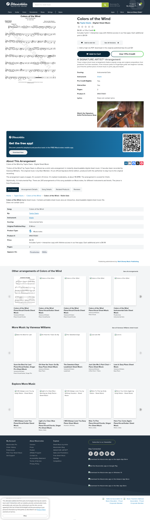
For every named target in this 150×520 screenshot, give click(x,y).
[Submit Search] (105, 5)
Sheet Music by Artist (60, 444)
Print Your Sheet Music (14, 453)
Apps (113, 12)
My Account (130, 6)
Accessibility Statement (38, 458)
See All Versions (110, 43)
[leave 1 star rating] (79, 27)
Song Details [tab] (47, 189)
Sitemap (56, 458)
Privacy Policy (34, 464)
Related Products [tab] (62, 189)
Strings (50, 12)
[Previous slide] (9, 296)
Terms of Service (36, 461)
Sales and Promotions (60, 453)
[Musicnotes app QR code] (132, 144)
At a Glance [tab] (12, 189)
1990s (44, 252)
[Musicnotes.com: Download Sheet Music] (16, 4)
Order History (11, 447)
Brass (43, 12)
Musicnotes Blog (59, 447)
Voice (24, 12)
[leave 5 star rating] (92, 27)
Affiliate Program (35, 453)
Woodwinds (33, 12)
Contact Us (33, 455)
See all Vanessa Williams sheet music (125, 328)
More (123, 13)
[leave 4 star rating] (89, 27)
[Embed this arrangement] (126, 163)
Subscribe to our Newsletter (101, 442)
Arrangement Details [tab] (29, 189)
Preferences (10, 450)
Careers (32, 444)
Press (32, 447)
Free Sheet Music (59, 455)
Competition (57, 461)
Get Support (10, 455)
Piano (10, 12)
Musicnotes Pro (114, 4)
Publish (32, 450)
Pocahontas (34, 252)
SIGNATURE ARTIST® (60, 450)
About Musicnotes (37, 441)
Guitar (17, 12)
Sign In (134, 4)
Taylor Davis (85, 23)
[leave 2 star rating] (82, 27)
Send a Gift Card (115, 6)
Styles (60, 12)
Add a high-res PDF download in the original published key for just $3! (106, 48)
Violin (99, 77)
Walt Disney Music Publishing (128, 261)
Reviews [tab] (77, 189)
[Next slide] (140, 296)
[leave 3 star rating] (85, 27)
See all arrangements (130, 271)
